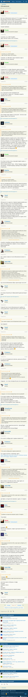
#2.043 (26, 49)
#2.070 (26, 597)
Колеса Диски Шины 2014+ (9, 634)
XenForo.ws (16, 696)
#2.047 (26, 126)
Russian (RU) (13, 690)
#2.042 (26, 34)
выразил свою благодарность (9, 40)
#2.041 (26, 15)
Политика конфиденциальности (17, 692)
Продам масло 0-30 (7, 658)
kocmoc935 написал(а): (6, 449)
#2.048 (26, 158)
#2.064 (26, 464)
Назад (8, 605)
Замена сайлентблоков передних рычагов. (13, 631)
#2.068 (26, 538)
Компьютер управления (8, 655)
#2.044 (26, 67)
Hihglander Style (5, 690)
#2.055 (26, 305)
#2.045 (26, 81)
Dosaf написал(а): (5, 228)
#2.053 (26, 266)
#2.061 (26, 412)
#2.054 (26, 290)
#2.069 (26, 571)
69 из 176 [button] (14, 605)
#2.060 (26, 389)
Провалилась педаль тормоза (10, 628)
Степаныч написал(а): (6, 319)
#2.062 (26, 436)
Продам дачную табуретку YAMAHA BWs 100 (13, 652)
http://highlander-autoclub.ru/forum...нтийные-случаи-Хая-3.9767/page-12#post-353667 (14, 455)
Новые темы (4, 644)
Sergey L (3, 8)
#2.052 (26, 254)
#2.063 (26, 446)
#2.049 (26, 174)
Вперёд (19, 605)
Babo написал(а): (5, 493)
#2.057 (26, 331)
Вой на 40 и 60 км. (7, 666)
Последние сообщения (7, 615)
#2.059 (26, 368)
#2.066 (26, 509)
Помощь (3, 694)
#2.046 (26, 103)
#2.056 (26, 316)
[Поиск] (26, 1)
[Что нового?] (24, 1)
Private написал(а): (5, 51)
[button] (1, 1)
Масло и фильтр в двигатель (9, 625)
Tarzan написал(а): (5, 574)
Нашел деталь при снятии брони (11, 646)
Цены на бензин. (7, 617)
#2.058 (26, 356)
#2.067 (26, 524)
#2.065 (26, 490)
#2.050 (26, 199)
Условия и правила (5, 692)
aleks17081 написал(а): (6, 512)
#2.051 (26, 225)
